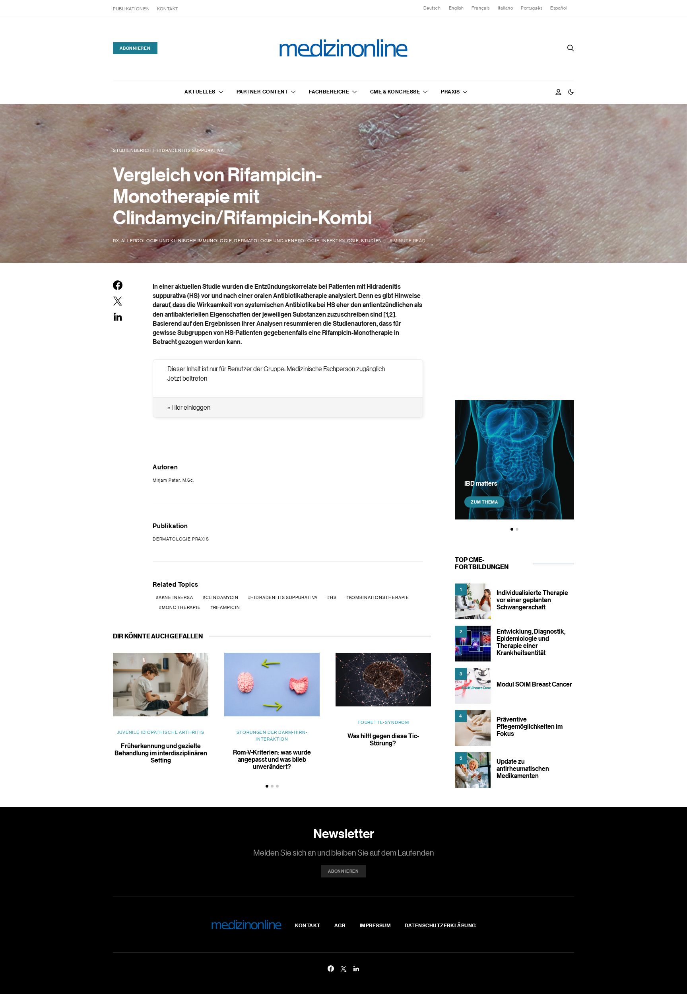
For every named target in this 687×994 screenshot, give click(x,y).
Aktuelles (199, 91)
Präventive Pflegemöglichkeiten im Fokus (530, 726)
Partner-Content (262, 91)
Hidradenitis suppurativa (284, 597)
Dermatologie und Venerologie (276, 240)
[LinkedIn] (356, 968)
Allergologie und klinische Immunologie (176, 240)
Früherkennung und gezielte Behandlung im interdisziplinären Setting (160, 753)
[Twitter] (343, 968)
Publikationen (131, 8)
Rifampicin (226, 607)
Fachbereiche (329, 91)
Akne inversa (176, 597)
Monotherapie (181, 607)
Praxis (450, 91)
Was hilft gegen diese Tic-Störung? (383, 739)
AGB (340, 925)
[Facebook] (330, 968)
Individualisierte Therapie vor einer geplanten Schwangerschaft (532, 600)
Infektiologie (340, 240)
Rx (116, 240)
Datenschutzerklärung (440, 925)
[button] (571, 92)
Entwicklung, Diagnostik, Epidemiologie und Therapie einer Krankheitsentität (531, 642)
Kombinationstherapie (379, 597)
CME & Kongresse (395, 91)
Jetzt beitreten (187, 378)
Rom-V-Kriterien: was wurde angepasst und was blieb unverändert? (272, 759)
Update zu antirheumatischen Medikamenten (523, 768)
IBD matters (480, 483)
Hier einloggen (190, 407)
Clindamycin (222, 597)
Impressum (375, 925)
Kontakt (168, 8)
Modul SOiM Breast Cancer (534, 684)
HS (333, 597)
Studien (371, 240)
